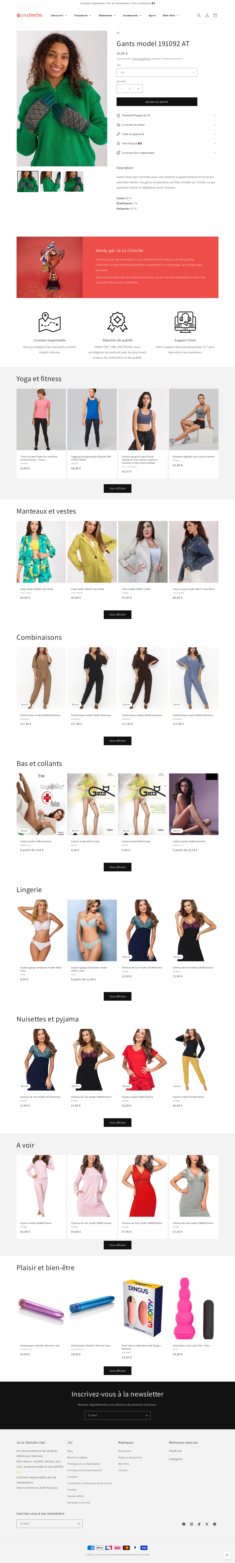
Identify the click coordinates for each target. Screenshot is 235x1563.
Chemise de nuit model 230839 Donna (142, 1223)
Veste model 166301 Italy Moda (36, 589)
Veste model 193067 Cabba (136, 589)
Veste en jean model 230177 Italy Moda (193, 589)
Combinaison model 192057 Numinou (91, 715)
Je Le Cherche (99, 1554)
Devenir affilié (75, 1496)
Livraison (72, 1476)
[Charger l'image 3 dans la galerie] (73, 181)
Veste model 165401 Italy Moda (87, 589)
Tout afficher (117, 488)
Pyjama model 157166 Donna (188, 1096)
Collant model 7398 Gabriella (35, 841)
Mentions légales (77, 1457)
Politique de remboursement (84, 1470)
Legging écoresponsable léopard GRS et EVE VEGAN (91, 458)
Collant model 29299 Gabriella (189, 841)
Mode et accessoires (130, 1457)
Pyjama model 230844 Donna (36, 1223)
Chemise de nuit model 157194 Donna (142, 967)
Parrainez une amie (78, 1502)
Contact (72, 1489)
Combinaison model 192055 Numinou (193, 715)
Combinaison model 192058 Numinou (40, 715)
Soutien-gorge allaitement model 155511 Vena (89, 969)
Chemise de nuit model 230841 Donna (91, 1223)
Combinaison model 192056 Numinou (142, 715)
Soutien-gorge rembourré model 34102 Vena (41, 969)
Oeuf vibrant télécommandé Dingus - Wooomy (142, 1347)
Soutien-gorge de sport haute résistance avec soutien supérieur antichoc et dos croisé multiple (140, 459)
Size (119, 65)
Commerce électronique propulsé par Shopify (128, 1554)
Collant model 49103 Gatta (136, 841)
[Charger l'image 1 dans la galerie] (27, 181)
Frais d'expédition (141, 58)
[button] (199, 15)
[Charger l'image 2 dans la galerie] (50, 181)
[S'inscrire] (146, 1415)
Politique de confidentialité (83, 1463)
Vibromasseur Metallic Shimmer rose (39, 1345)
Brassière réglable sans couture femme (194, 456)
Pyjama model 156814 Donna (137, 1096)
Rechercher (125, 1451)
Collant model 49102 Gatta (85, 841)
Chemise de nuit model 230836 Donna (193, 1223)
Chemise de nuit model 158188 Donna (193, 967)
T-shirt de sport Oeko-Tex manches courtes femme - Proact (38, 458)
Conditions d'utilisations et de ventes (89, 1483)
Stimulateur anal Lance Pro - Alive (191, 1345)
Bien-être (123, 1463)
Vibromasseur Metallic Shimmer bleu (91, 1345)
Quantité (121, 81)
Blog (70, 1451)
